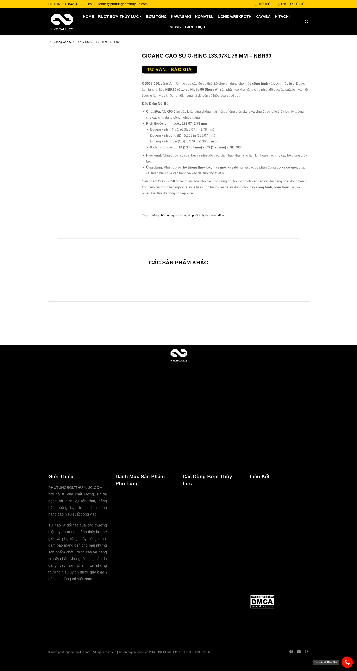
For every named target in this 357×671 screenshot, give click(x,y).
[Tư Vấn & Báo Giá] (347, 662)
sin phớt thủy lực (198, 215)
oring (170, 215)
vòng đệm (217, 215)
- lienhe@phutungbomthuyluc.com (121, 4)
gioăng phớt (157, 215)
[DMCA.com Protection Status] (262, 608)
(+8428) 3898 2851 (79, 4)
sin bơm (180, 215)
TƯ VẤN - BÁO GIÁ (169, 69)
